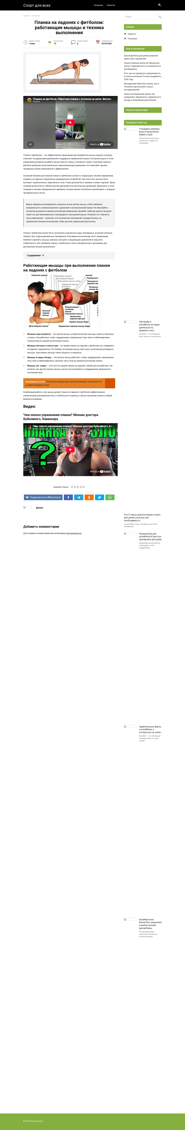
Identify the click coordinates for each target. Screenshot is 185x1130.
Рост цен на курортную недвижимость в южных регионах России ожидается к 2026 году (142, 76)
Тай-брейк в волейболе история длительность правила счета (149, 326)
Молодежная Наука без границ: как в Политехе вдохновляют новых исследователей (141, 86)
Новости (111, 5)
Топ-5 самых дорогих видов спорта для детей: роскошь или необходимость (142, 517)
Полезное (98, 5)
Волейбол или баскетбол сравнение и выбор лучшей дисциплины (150, 923)
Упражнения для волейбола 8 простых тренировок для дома (150, 536)
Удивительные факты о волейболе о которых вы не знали (150, 729)
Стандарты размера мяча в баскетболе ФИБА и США (149, 132)
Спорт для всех (36, 5)
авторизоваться (73, 533)
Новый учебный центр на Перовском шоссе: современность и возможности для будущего (142, 66)
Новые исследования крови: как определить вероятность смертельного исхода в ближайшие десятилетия (142, 97)
